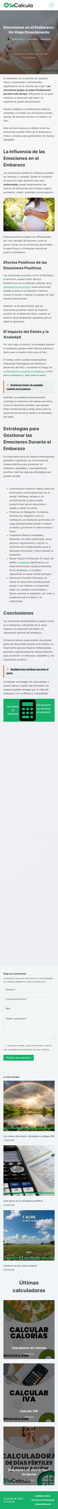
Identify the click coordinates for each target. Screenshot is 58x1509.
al (29, 286)
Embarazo (46, 39)
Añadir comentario (16, 1018)
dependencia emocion (15, 286)
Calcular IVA (29, 1411)
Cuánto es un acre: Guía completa (20, 1265)
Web (8, 1008)
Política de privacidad (43, 1500)
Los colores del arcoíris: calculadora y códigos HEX (28, 1136)
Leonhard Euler (43, 1504)
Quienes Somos (42, 1496)
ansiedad (24, 562)
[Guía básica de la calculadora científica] (28, 1170)
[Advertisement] (29, 843)
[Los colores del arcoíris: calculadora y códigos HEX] (28, 1106)
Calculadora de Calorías (29, 1348)
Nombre (11, 989)
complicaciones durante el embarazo (24, 371)
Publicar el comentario (18, 1057)
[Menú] (52, 5)
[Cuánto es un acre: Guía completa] (28, 1235)
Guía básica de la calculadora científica (23, 1201)
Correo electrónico (16, 999)
